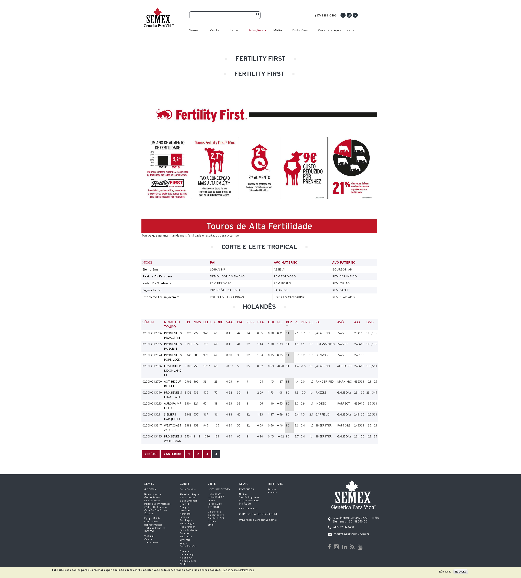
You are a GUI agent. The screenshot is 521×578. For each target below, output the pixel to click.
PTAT (261, 322)
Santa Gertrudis (189, 529)
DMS (370, 322)
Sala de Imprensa (249, 497)
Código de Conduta (155, 506)
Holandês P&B (216, 497)
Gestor (148, 539)
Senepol (185, 533)
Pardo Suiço (215, 503)
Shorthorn (186, 536)
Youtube (355, 15)
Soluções (255, 30)
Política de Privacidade (157, 503)
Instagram (349, 15)
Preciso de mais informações (238, 570)
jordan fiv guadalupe (156, 283)
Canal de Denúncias (155, 510)
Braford (184, 503)
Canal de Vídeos (248, 508)
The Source (151, 542)
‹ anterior (172, 454)
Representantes (153, 524)
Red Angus (186, 520)
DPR (304, 322)
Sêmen (148, 322)
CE (311, 322)
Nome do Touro (172, 324)
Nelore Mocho (188, 560)
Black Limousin (188, 497)
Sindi (183, 564)
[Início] (158, 9)
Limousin (185, 516)
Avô (340, 322)
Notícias (243, 493)
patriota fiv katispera (157, 276)
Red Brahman (188, 526)
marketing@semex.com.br (351, 534)
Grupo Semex (152, 497)
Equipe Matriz (152, 518)
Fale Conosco (152, 500)
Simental (185, 539)
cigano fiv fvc (152, 290)
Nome (147, 262)
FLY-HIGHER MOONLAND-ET (173, 370)
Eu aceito (460, 571)
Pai (318, 322)
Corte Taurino (188, 489)
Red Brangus (187, 523)
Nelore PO (186, 557)
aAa (357, 322)
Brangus (184, 507)
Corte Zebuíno (188, 546)
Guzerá (212, 521)
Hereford (185, 513)
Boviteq (272, 489)
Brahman (185, 551)
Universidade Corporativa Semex (258, 519)
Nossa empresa (153, 493)
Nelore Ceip (187, 554)
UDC (271, 322)
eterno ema (150, 269)
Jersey (211, 500)
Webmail (149, 535)
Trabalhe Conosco (154, 527)
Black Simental (188, 500)
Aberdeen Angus (189, 494)
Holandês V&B (216, 493)
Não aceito (445, 571)
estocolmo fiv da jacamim (160, 297)
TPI (187, 322)
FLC (280, 322)
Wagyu (183, 542)
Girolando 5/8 (216, 518)
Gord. (219, 322)
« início (151, 454)
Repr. (250, 322)
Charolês (185, 510)
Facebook (343, 15)
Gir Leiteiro (214, 511)
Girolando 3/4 (216, 514)
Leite (207, 322)
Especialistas (151, 521)
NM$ (197, 322)
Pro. (240, 322)
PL (297, 322)
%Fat (230, 322)
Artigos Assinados (249, 500)
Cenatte (272, 492)
